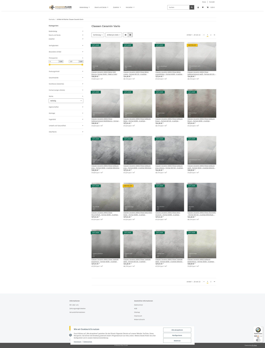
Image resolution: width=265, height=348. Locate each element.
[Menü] (261, 327)
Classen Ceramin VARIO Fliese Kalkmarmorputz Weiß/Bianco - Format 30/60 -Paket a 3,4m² (105, 120)
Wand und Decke (55, 35)
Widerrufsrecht (139, 319)
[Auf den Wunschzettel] (116, 45)
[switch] (258, 340)
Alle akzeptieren (177, 330)
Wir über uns (74, 305)
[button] (198, 7)
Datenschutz (87, 342)
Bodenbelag (53, 31)
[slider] (49, 64)
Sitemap (137, 312)
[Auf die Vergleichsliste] (111, 45)
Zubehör (52, 39)
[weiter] (214, 35)
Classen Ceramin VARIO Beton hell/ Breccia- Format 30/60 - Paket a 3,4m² (104, 73)
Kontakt (212, 2)
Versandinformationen (77, 312)
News (204, 2)
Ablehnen (177, 341)
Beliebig (53, 101)
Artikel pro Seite (113, 35)
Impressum (77, 342)
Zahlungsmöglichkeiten (77, 308)
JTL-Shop (254, 345)
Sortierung (97, 35)
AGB (135, 308)
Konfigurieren (177, 335)
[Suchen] (191, 7)
